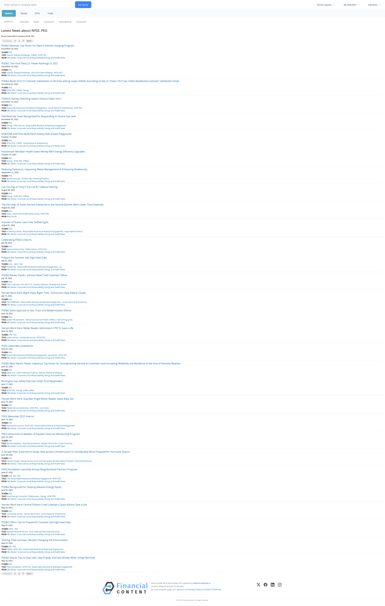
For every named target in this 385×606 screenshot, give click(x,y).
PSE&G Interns (31, 249)
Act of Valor (44, 408)
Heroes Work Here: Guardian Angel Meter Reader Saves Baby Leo (38, 398)
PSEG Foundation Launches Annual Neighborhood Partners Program (39, 469)
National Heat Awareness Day (47, 531)
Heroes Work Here (32, 514)
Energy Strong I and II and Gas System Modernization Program (47, 461)
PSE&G (34, 55)
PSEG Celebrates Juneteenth (17, 346)
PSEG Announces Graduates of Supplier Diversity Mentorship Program (41, 434)
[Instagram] (280, 588)
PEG (10, 52)
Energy (26, 90)
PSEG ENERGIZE (13, 302)
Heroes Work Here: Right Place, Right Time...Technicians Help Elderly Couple (44, 292)
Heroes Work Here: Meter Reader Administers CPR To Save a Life (37, 328)
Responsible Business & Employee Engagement (27, 108)
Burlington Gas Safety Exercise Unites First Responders (32, 381)
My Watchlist (350, 4)
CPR (10, 335)
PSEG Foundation (14, 567)
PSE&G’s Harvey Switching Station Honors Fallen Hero (31, 98)
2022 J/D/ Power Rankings (42, 72)
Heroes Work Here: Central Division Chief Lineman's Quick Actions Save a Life (44, 504)
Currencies (49, 21)
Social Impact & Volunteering (60, 108)
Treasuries (81, 21)
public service (12, 337)
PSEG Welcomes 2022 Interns (18, 416)
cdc (60, 267)
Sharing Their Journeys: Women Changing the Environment (35, 540)
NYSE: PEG (42, 55)
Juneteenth (52, 355)
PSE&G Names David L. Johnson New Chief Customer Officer (35, 275)
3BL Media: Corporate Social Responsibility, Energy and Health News (36, 57)
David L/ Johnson (41, 284)
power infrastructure (15, 319)
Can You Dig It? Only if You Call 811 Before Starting (30, 187)
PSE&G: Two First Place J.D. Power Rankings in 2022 (30, 63)
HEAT (16, 264)
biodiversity (27, 178)
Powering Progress (41, 178)
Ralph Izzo (11, 372)
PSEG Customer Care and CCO (19, 284)
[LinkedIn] (273, 588)
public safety (28, 390)
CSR (10, 476)
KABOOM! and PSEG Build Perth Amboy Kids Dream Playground (36, 134)
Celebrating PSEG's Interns (17, 239)
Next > (29, 41)
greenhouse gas (13, 178)
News (36, 21)
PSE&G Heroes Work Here (18, 408)
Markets (9, 13)
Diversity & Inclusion (57, 284)
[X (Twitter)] (258, 588)
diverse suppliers (14, 443)
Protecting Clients (14, 231)
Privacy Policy (194, 589)
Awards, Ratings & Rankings (18, 55)
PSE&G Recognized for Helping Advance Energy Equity (32, 487)
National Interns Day (15, 249)
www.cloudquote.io (202, 583)
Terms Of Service (213, 589)
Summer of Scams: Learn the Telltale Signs (25, 222)
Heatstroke (11, 267)
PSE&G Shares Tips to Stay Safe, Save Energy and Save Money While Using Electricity (48, 557)
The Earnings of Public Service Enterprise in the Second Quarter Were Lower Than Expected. (53, 204)
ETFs (37, 13)
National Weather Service (17, 531)
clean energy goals (64, 319)
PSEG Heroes (19, 125)
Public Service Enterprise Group (26, 214)
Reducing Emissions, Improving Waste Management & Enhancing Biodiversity (44, 169)
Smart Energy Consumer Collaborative (23, 496)
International (65, 21)
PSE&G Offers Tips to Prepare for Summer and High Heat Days (36, 522)
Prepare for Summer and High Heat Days (24, 257)
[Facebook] (265, 588)
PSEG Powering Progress (27, 372)
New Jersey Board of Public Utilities (40, 319)
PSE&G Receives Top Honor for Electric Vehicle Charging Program (38, 45)
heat (31, 531)
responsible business (73, 231)
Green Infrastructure (83, 461)
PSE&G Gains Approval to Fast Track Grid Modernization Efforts (36, 310)
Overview (24, 21)
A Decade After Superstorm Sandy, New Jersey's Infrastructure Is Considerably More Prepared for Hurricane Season (66, 451)
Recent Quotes (324, 4)
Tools (50, 13)
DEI (14, 476)
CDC (10, 264)
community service (28, 337)
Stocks (24, 13)
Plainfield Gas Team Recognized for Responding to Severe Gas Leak (39, 116)
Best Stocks (12, 216)
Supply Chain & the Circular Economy (56, 443)
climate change (13, 461)
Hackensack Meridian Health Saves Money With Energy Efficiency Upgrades (43, 151)
